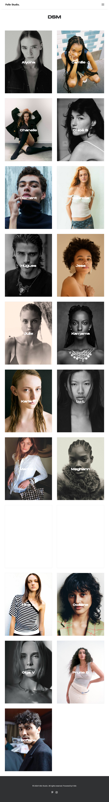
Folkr (74, 786)
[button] (103, 4)
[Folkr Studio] (12, 4)
